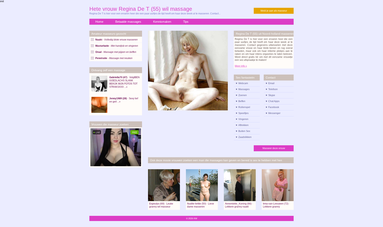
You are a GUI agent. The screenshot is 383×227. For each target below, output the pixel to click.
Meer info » (241, 66)
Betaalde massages (128, 21)
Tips (186, 21)
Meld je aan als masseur (274, 10)
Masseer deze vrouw (274, 148)
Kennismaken (162, 21)
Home (99, 21)
